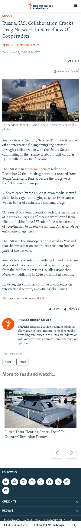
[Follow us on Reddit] (14, 481)
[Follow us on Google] (32, 481)
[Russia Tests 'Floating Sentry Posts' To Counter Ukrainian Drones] (40, 408)
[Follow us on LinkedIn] (58, 481)
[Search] (74, 525)
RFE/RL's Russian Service (22, 45)
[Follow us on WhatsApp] (66, 481)
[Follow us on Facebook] (49, 481)
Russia (7, 16)
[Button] (73, 60)
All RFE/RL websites (16, 525)
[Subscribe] (5, 490)
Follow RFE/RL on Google (49, 525)
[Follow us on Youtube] (5, 481)
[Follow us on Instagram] (23, 481)
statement (34, 169)
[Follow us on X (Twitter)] (40, 481)
